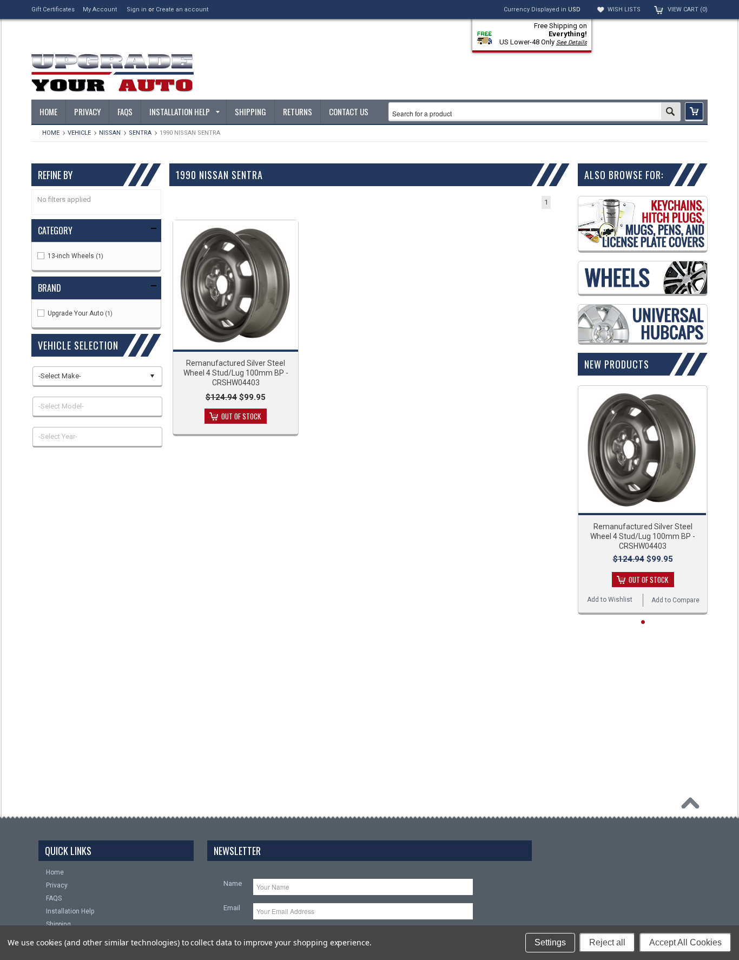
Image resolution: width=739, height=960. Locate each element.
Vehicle (79, 132)
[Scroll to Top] (693, 805)
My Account (100, 9)
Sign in (137, 9)
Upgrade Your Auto (79, 313)
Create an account (182, 9)
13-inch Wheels (74, 256)
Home (51, 132)
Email (231, 908)
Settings (550, 942)
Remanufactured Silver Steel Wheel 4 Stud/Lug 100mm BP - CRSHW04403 (235, 373)
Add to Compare (675, 600)
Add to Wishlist (609, 599)
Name (232, 883)
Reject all (607, 942)
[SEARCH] (670, 112)
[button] (694, 111)
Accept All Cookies (685, 942)
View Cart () (688, 9)
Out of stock (241, 416)
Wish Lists (624, 9)
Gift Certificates (53, 9)
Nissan (110, 132)
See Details (571, 42)
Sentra (140, 132)
